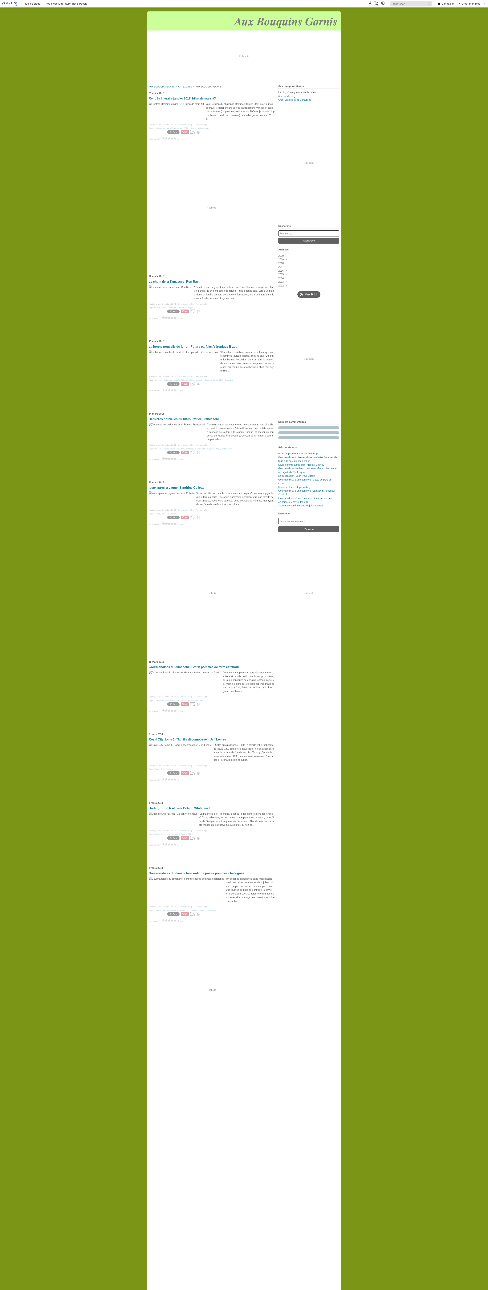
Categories (185, 86)
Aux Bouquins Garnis (162, 86)
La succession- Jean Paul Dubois (296, 475)
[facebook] (370, 4)
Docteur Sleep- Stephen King (294, 487)
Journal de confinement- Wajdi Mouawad (300, 505)
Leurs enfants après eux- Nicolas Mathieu (301, 464)
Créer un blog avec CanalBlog (294, 99)
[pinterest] (382, 4)
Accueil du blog (286, 96)
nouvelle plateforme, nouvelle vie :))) (298, 453)
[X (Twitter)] (376, 4)
